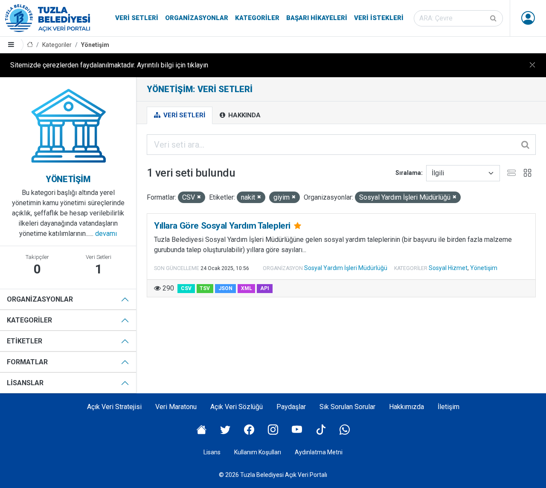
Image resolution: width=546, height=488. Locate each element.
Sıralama (408, 172)
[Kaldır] (199, 197)
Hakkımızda (406, 407)
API (264, 288)
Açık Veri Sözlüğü (236, 407)
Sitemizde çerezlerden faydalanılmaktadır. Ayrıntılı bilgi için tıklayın (109, 65)
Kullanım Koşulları (257, 452)
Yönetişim (95, 44)
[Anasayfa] (30, 45)
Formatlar (27, 362)
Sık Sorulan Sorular (347, 407)
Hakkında (244, 115)
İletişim (448, 407)
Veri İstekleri (379, 18)
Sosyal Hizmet (448, 267)
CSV (186, 288)
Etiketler (24, 341)
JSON (225, 288)
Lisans (212, 452)
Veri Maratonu (176, 407)
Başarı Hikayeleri (316, 18)
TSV (205, 288)
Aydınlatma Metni (319, 452)
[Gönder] (494, 18)
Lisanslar (25, 383)
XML (246, 288)
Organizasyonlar (196, 18)
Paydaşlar (291, 407)
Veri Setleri (136, 18)
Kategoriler (257, 18)
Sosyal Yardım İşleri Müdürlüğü (345, 267)
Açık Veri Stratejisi (114, 407)
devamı (106, 233)
